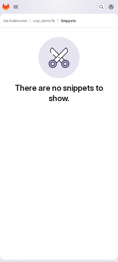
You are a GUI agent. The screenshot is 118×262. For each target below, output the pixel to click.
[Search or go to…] (101, 6)
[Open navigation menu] (15, 6)
